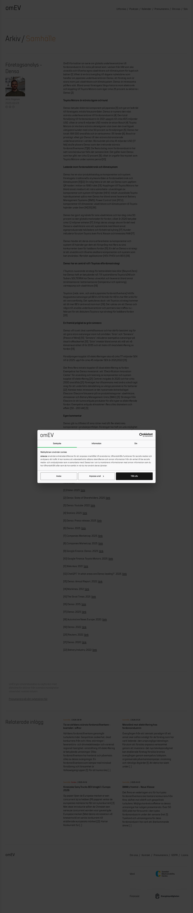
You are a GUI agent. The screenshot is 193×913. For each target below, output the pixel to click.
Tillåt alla (134, 476)
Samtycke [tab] (57, 443)
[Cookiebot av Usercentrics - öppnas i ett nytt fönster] (141, 435)
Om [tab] (135, 443)
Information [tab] (96, 443)
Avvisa (58, 476)
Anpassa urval (95, 476)
